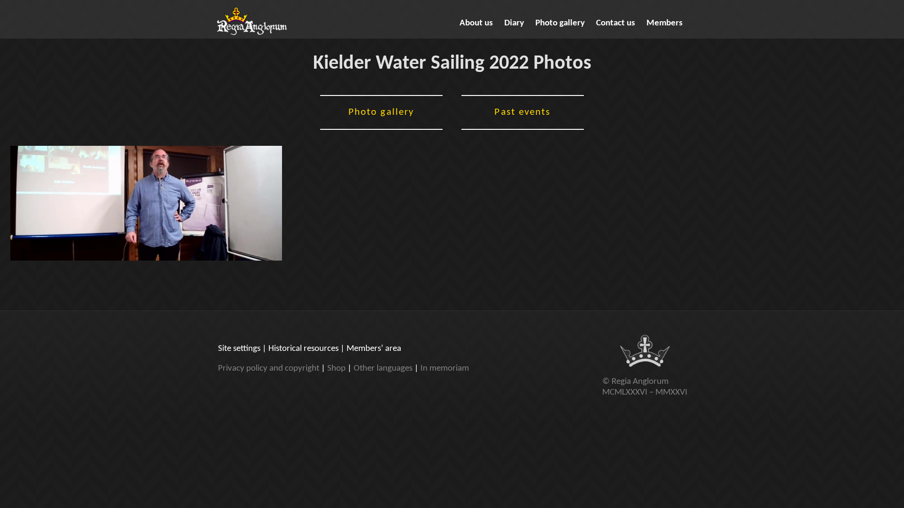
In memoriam (444, 368)
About (476, 23)
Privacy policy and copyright (268, 368)
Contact (615, 23)
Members (664, 23)
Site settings (239, 348)
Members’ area (374, 348)
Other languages (383, 368)
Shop (336, 368)
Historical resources (303, 348)
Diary (514, 23)
